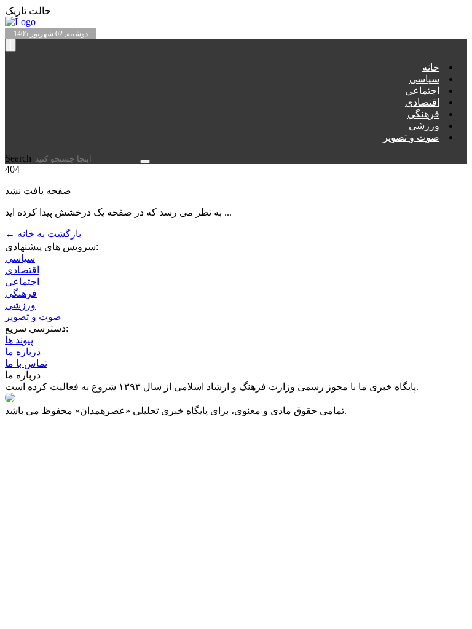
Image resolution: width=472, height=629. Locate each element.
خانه (430, 67)
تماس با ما (26, 363)
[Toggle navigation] (10, 45)
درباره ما (23, 351)
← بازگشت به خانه (43, 234)
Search (19, 158)
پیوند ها (19, 340)
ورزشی (424, 125)
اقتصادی (422, 102)
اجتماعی (422, 90)
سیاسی (424, 79)
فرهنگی (423, 114)
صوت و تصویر (411, 137)
